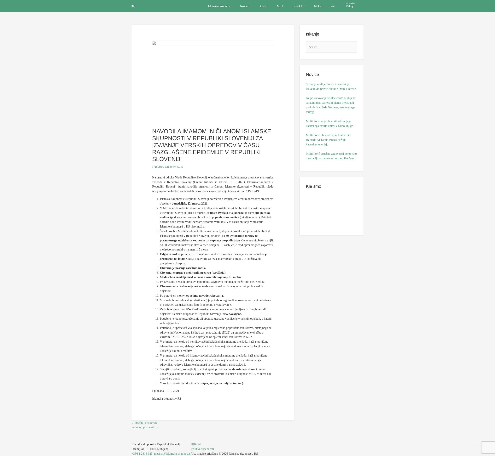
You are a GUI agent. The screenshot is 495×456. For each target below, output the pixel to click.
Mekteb (318, 6)
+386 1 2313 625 (142, 453)
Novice (244, 6)
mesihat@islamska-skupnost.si (172, 453)
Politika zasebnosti (202, 449)
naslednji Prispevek (145, 427)
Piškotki (196, 444)
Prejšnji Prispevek (144, 422)
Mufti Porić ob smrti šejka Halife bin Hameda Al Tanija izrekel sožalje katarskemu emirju (328, 139)
